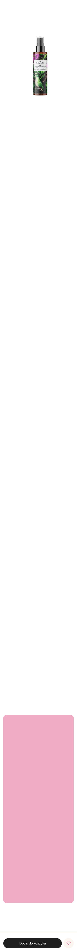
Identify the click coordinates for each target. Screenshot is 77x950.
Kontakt (12, 890)
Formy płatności (17, 842)
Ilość (6, 174)
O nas (10, 896)
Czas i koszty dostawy (21, 848)
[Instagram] (18, 773)
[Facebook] (10, 773)
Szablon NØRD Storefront (37, 935)
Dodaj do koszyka (32, 194)
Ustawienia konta (18, 820)
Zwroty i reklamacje (20, 792)
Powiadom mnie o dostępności (37, 695)
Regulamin (14, 798)
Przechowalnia (16, 825)
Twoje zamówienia (19, 814)
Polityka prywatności (20, 864)
